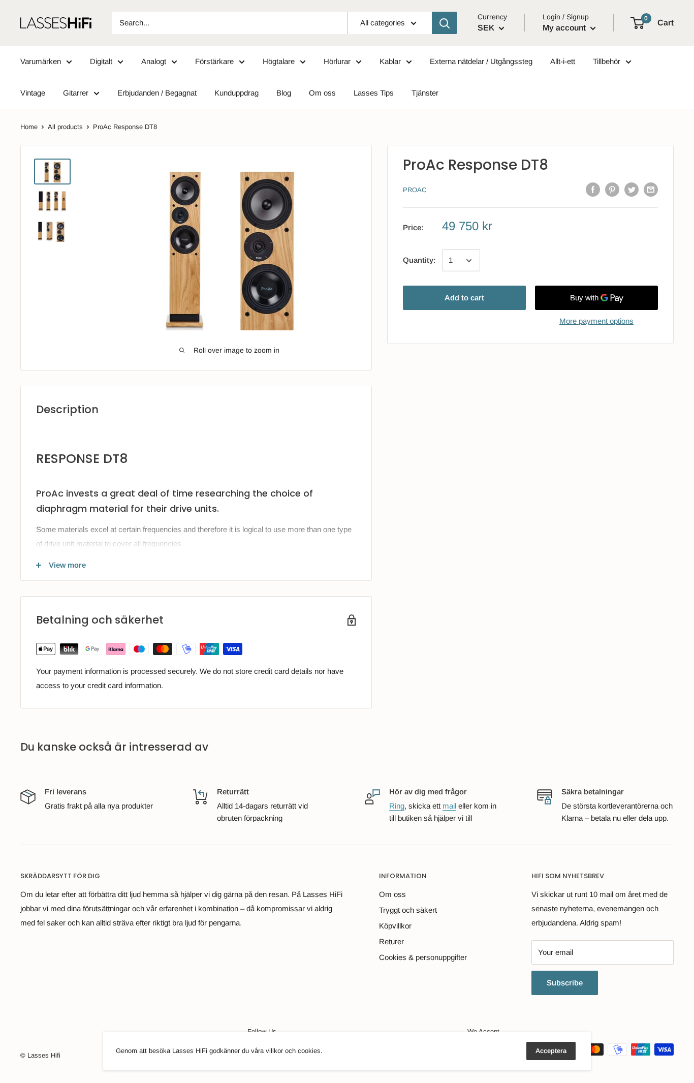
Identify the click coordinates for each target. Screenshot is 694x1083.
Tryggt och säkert (408, 910)
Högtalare (279, 61)
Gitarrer (75, 92)
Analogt (153, 61)
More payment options (596, 321)
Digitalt (101, 61)
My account (565, 27)
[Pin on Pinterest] (612, 189)
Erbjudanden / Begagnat (157, 92)
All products (65, 127)
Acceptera (550, 1051)
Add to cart (464, 298)
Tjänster (425, 92)
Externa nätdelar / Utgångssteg (481, 61)
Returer (391, 941)
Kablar (390, 61)
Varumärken (40, 61)
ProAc (414, 190)
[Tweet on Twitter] (631, 189)
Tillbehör (606, 61)
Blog (283, 92)
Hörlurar (337, 61)
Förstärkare (214, 61)
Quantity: (419, 260)
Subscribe (565, 982)
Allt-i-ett (562, 61)
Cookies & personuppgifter (423, 957)
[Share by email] (651, 189)
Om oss (322, 92)
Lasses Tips (374, 92)
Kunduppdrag (236, 92)
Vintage (32, 92)
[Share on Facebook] (593, 189)
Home (29, 127)
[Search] (444, 23)
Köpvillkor (395, 925)
